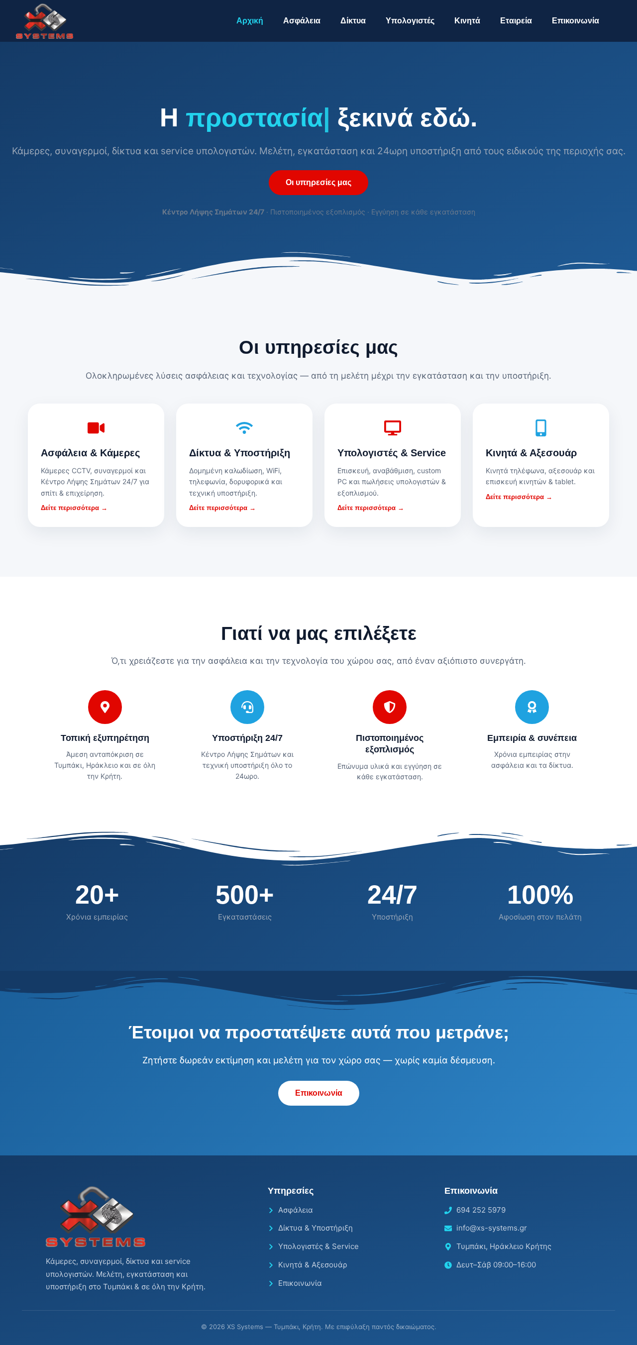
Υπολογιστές (410, 20)
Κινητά (467, 20)
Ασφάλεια (301, 20)
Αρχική (249, 20)
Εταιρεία (516, 20)
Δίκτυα (353, 20)
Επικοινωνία (575, 20)
